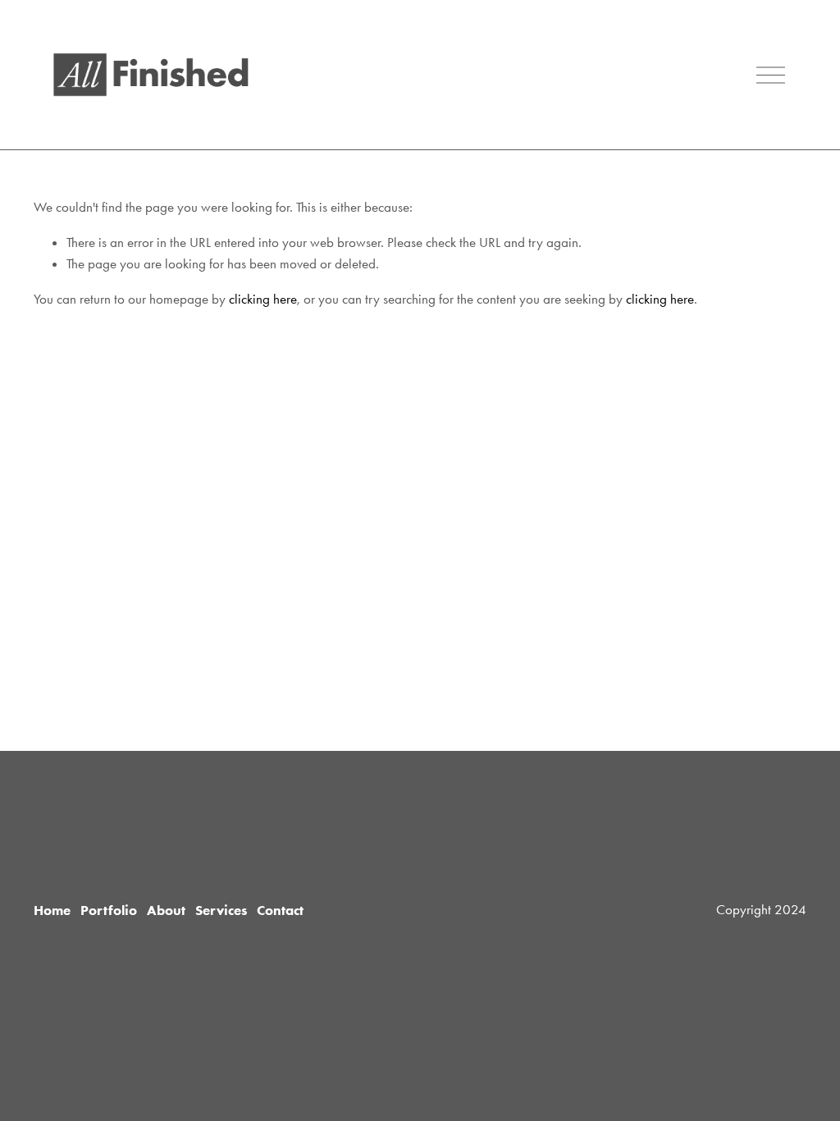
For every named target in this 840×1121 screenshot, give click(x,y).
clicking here (263, 299)
